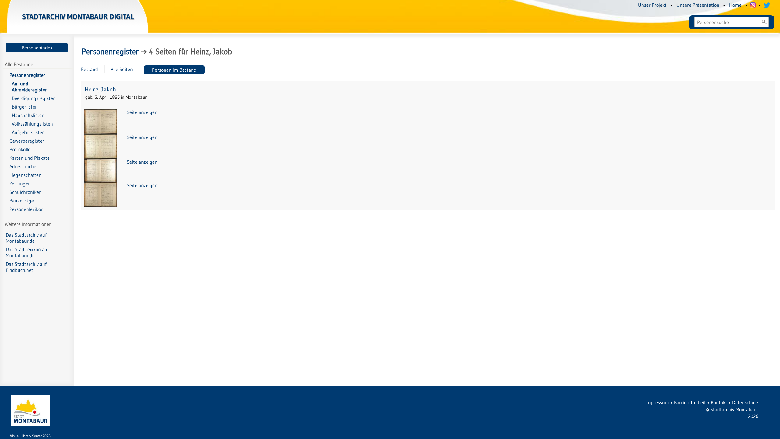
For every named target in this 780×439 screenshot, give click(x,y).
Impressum (657, 402)
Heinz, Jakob (100, 89)
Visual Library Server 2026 (30, 436)
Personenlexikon (26, 209)
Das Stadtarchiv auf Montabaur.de (26, 238)
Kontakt (719, 402)
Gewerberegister (26, 141)
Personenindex (37, 48)
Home (735, 5)
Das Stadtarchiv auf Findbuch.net (26, 267)
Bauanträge (21, 201)
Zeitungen (20, 183)
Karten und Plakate (29, 158)
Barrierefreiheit (690, 402)
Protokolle (19, 149)
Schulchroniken (25, 192)
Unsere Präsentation (697, 5)
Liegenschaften (25, 175)
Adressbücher (23, 166)
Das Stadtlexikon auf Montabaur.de (27, 252)
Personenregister (27, 75)
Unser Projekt (652, 5)
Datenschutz (745, 402)
